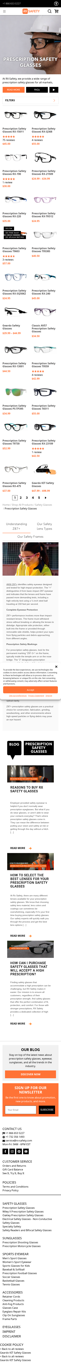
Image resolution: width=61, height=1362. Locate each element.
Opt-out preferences (18, 695)
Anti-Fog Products (13, 1304)
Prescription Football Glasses (20, 1273)
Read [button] (10, 90)
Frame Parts (10, 1319)
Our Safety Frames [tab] (30, 536)
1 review (7, 182)
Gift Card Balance (13, 1169)
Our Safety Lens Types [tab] (44, 526)
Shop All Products (22, 504)
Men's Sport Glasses (15, 1258)
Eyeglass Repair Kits (14, 1311)
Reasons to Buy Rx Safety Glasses (26, 789)
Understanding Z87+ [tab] (16, 526)
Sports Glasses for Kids (16, 1265)
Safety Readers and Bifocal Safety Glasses (27, 1230)
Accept (30, 689)
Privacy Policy (10, 1190)
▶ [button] (53, 90)
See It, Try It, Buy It (13, 1173)
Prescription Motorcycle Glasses (22, 1246)
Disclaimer (12, 1336)
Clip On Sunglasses (14, 1315)
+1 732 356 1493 (14, 1137)
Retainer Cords (11, 1296)
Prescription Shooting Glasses (20, 1242)
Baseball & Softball (14, 1269)
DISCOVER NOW (30, 1074)
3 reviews (8, 259)
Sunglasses (12, 1238)
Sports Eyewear (15, 1254)
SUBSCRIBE (46, 1109)
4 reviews (37, 140)
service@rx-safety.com (18, 1140)
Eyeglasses (11, 1327)
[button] (56, 666)
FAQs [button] (37, 90)
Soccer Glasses (11, 1277)
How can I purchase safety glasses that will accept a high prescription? (29, 968)
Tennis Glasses (11, 1284)
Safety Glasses (43, 504)
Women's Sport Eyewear (17, 1262)
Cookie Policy (11, 1345)
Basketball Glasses (13, 1280)
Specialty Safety (12, 1226)
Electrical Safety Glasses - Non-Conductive (27, 1219)
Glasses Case (10, 1308)
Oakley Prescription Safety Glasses (23, 1215)
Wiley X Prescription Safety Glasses (23, 1211)
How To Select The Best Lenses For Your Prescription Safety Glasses (29, 880)
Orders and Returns (14, 1165)
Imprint (49, 695)
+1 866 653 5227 (12, 3)
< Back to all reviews (12, 1349)
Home (6, 504)
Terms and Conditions (15, 1186)
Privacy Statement (36, 695)
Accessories (13, 1292)
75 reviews (9, 140)
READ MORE (19, 848)
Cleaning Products (13, 1300)
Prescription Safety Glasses (19, 1208)
